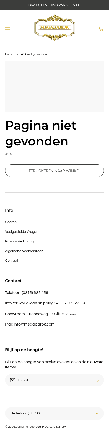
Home (9, 54)
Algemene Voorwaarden (24, 251)
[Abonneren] (97, 380)
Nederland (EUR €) (25, 413)
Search (11, 222)
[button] (7, 28)
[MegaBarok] (54, 28)
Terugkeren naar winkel (55, 170)
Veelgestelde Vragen (21, 232)
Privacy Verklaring (19, 241)
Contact (11, 260)
